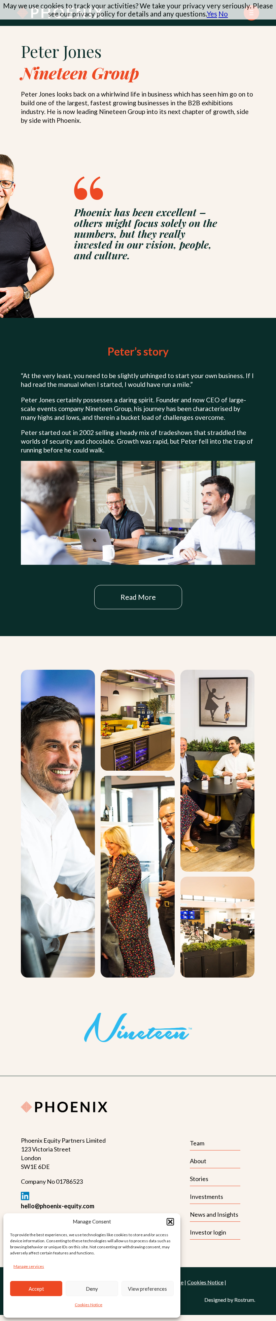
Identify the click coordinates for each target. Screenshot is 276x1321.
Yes (212, 13)
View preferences (147, 1289)
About (198, 1161)
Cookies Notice (88, 1304)
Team (197, 1143)
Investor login (208, 1232)
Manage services (28, 1266)
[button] (170, 1221)
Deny (92, 1289)
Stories (199, 1178)
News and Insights (214, 1214)
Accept (36, 1289)
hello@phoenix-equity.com (57, 1206)
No (223, 13)
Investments (206, 1196)
